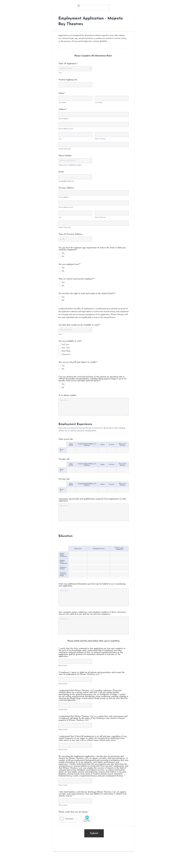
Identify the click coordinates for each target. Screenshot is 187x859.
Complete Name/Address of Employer (86, 444)
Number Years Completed (63, 562)
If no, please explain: (67, 395)
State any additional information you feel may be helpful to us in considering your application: (92, 585)
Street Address (64, 118)
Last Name (99, 102)
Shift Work (66, 351)
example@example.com (66, 181)
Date (60, 73)
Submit (94, 833)
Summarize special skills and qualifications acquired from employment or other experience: (92, 500)
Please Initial (63, 665)
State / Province (100, 139)
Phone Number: (65, 156)
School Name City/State (63, 555)
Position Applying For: (68, 80)
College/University (99, 548)
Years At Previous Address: (70, 234)
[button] (90, 68)
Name (62, 93)
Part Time (66, 348)
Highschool (77, 548)
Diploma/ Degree (63, 568)
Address (63, 109)
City (60, 139)
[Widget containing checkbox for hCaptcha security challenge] (74, 819)
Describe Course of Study (63, 574)
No (63, 256)
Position (111, 444)
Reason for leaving (122, 444)
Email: (61, 172)
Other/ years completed (119, 548)
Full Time (65, 345)
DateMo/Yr (71, 444)
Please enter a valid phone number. (70, 165)
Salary (102, 444)
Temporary (66, 354)
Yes (63, 253)
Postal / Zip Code (64, 149)
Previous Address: (66, 188)
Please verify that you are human (74, 812)
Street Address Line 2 (66, 128)
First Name (62, 102)
